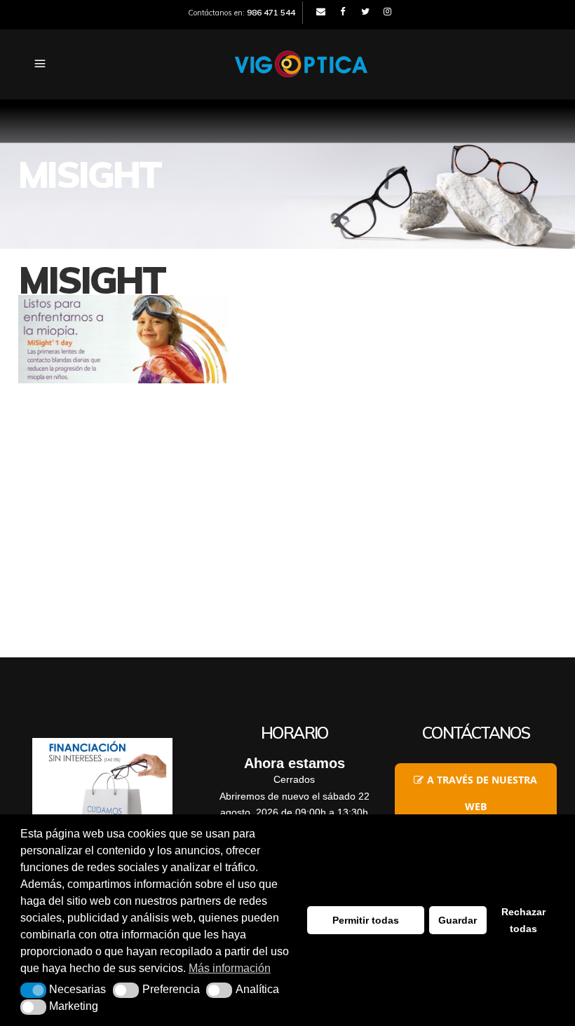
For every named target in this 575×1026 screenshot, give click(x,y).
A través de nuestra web (482, 793)
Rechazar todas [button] (523, 920)
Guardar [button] (457, 920)
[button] (33, 990)
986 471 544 (271, 12)
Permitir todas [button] (365, 920)
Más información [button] (230, 968)
